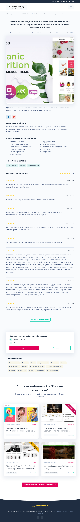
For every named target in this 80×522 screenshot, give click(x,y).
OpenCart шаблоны (50, 424)
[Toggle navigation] (71, 7)
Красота (22, 165)
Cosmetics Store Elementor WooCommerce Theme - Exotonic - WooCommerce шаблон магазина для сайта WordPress (20, 429)
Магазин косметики (33, 165)
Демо (24, 348)
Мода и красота (12, 165)
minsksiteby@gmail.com (65, 1)
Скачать (56, 348)
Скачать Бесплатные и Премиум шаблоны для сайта (39, 511)
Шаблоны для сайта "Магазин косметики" (39, 484)
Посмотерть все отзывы (40, 319)
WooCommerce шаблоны (15, 33)
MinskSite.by (17, 7)
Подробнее (28, 413)
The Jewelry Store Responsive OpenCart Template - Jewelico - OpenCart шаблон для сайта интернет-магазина (56, 429)
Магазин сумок (11, 472)
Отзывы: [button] (36, 33)
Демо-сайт (15, 413)
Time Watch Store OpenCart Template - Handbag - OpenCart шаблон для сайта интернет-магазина (21, 467)
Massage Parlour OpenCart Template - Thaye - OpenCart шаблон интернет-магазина (58, 467)
